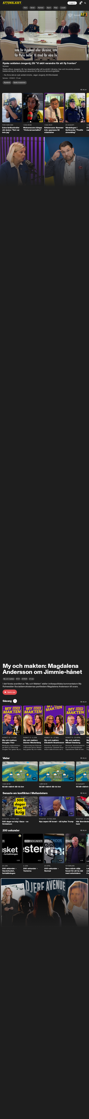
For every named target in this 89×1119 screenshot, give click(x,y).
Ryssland (7, 82)
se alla (83, 90)
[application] (44, 35)
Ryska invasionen (20, 82)
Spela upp (11, 692)
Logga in (72, 3)
